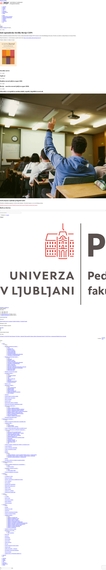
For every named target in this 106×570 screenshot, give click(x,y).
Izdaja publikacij (8, 501)
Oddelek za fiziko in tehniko (12, 519)
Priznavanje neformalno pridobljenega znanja (13, 404)
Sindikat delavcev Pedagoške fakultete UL (13, 553)
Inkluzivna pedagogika (11, 365)
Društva (6, 450)
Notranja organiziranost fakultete (11, 512)
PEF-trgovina (5, 12)
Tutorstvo (7, 394)
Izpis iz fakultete (10, 393)
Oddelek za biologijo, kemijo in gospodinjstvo (16, 524)
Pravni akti (7, 534)
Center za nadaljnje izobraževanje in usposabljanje (15, 464)
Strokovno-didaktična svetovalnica (11, 472)
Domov (1, 27)
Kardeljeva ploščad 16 (4, 307)
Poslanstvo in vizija (8, 508)
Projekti (6, 452)
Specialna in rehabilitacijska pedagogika (15, 354)
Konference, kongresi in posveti (11, 468)
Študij (3, 15)
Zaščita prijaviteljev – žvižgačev (11, 548)
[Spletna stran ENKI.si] (103, 338)
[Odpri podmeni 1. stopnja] (13, 373)
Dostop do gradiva (8, 477)
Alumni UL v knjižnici (9, 490)
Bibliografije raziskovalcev (10, 485)
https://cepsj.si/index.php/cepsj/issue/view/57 (32, 37)
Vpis (8, 377)
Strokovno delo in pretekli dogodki (14, 431)
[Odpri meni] (0, 25)
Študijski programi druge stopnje (18, 205)
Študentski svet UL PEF (9, 530)
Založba (4, 19)
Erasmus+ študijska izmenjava (13, 408)
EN (3, 22)
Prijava (1, 217)
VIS (3, 10)
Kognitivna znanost (9, 373)
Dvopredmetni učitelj (11, 353)
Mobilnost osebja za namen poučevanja (15, 412)
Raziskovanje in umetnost (7, 16)
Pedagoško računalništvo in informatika (15, 367)
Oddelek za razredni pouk (12, 517)
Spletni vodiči (7, 487)
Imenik (3, 7)
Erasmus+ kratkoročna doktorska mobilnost (15, 409)
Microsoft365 (27, 336)
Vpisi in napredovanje (11, 387)
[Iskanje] (0, 24)
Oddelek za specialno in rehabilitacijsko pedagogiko (17, 523)
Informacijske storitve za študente (11, 402)
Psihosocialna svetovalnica (10, 397)
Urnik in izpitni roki (11, 378)
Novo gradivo (7, 482)
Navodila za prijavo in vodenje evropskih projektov (15, 460)
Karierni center (8, 401)
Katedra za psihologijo (11, 527)
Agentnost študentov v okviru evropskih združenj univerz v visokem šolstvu (22, 454)
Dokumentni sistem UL (41, 336)
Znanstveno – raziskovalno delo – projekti (15, 433)
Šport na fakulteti (8, 399)
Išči (12, 568)
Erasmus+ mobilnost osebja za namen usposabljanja (17, 411)
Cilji (8, 443)
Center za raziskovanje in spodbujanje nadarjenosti (15, 429)
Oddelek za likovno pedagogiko (13, 520)
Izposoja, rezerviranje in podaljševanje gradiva (14, 479)
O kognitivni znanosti (11, 375)
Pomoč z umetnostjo (11, 364)
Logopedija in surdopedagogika (13, 355)
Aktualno (4, 6)
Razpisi (6, 458)
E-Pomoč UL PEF (3, 336)
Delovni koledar (8, 551)
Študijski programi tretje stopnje (31, 205)
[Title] (13, 4)
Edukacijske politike (11, 369)
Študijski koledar (10, 389)
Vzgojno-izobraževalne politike (13, 434)
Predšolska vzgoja (10, 349)
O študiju (9, 376)
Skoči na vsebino (3, 0)
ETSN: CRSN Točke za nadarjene (14, 435)
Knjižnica (4, 18)
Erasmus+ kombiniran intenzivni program (15, 413)
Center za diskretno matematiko (11, 447)
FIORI (3, 13)
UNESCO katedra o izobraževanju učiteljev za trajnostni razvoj (17, 444)
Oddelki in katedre (8, 515)
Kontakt (6, 507)
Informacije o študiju (9, 385)
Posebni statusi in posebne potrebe (11, 396)
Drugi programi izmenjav (12, 414)
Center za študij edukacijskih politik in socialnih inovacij (16, 428)
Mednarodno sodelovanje (10, 405)
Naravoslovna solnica (9, 499)
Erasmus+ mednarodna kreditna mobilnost (15, 410)
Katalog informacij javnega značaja (12, 545)
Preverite (1, 327)
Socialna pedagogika (11, 351)
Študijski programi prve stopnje (6, 205)
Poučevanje (9, 359)
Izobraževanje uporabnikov (10, 484)
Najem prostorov (8, 542)
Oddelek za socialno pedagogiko (13, 526)
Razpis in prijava (10, 466)
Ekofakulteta (7, 537)
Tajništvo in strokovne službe (10, 529)
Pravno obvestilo (63, 336)
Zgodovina (7, 510)
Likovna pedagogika (11, 350)
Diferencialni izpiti (11, 370)
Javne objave (7, 540)
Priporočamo (9, 438)
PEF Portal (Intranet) (11, 336)
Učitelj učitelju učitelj (11, 470)
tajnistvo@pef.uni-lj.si (5, 315)
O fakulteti (4, 20)
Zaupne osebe (7, 547)
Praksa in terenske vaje (11, 390)
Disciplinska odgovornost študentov (12, 550)
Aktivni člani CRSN (11, 441)
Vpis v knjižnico (8, 481)
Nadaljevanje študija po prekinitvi (13, 391)
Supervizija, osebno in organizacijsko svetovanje (16, 366)
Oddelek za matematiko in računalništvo (15, 521)
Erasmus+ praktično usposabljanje (14, 415)
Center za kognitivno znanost (10, 449)
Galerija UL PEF (8, 423)
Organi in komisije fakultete (10, 513)
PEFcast (6, 543)
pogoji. (7, 215)
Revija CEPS (7, 498)
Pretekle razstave (10, 425)
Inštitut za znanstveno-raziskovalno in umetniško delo (15, 421)
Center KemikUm (8, 446)
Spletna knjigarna (8, 503)
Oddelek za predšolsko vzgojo (13, 518)
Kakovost (7, 536)
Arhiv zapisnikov (10, 532)
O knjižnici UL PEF (9, 476)
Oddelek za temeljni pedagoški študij (14, 525)
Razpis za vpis (7, 383)
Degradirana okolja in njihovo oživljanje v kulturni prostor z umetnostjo (21, 455)
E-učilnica (4, 11)
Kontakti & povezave (11, 382)
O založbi (7, 496)
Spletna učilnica (33, 336)
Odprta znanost (8, 489)
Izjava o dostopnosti (52, 336)
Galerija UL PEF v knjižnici (12, 426)
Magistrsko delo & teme (12, 381)
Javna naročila (7, 539)
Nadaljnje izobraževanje (7, 17)
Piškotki (58, 336)
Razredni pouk (10, 348)
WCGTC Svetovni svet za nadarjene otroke (15, 437)
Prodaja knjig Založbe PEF (10, 492)
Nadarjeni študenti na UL (12, 436)
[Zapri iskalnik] (0, 567)
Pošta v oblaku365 (21, 336)
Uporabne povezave (11, 439)
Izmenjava (9, 379)
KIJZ (47, 336)
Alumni (3, 8)
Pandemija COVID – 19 (12, 440)
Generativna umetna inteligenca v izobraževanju (16, 456)
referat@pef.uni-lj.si (5, 314)
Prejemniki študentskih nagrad (11, 417)
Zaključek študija (10, 388)
